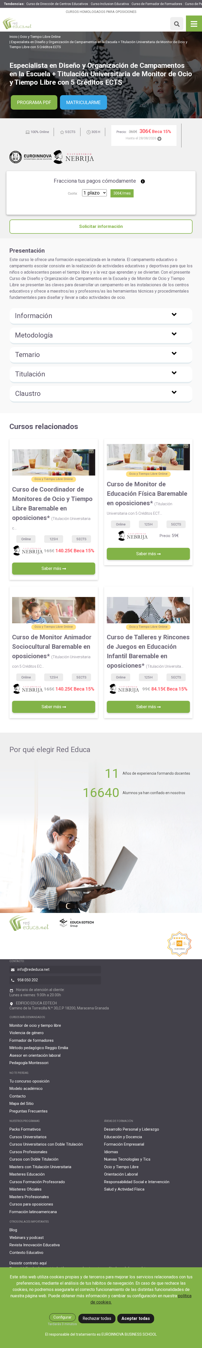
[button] (101, 316)
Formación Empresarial (124, 1144)
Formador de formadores (31, 1040)
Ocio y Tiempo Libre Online (40, 37)
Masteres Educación (27, 1174)
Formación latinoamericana (33, 1211)
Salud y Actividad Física (124, 1189)
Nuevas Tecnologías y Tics (127, 1159)
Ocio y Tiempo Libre (121, 1167)
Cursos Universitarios (28, 1137)
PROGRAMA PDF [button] (34, 102)
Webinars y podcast (26, 1237)
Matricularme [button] (83, 102)
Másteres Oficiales (25, 1189)
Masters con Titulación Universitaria (40, 1167)
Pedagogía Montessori (28, 1062)
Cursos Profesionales (28, 1152)
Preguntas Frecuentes (28, 1111)
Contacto (17, 1096)
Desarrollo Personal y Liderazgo (131, 1129)
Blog (13, 1230)
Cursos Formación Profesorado (37, 1182)
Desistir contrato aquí (28, 1263)
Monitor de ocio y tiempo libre (35, 1025)
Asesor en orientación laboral (34, 1055)
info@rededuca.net (33, 969)
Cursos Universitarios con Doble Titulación (46, 1144)
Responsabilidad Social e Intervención (136, 1182)
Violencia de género (26, 1032)
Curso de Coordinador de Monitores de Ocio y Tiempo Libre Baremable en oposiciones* (52, 508)
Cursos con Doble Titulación (33, 1159)
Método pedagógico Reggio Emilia (38, 1047)
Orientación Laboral (121, 1174)
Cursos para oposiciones (31, 1204)
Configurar (62, 1317)
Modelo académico (26, 1088)
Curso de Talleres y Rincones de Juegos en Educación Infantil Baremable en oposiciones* (148, 651)
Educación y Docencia (123, 1137)
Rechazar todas (97, 1318)
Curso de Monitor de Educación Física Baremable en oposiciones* (147, 498)
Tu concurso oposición (29, 1081)
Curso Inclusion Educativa (110, 4)
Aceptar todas (136, 1318)
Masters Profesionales (29, 1196)
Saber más (52, 568)
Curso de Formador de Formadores (157, 4)
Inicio (13, 37)
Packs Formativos (25, 1129)
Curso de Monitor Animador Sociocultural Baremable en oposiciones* (52, 651)
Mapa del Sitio (21, 1103)
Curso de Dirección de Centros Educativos (57, 4)
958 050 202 (27, 980)
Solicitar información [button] (101, 226)
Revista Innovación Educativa (34, 1245)
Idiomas (111, 1152)
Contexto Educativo (26, 1252)
